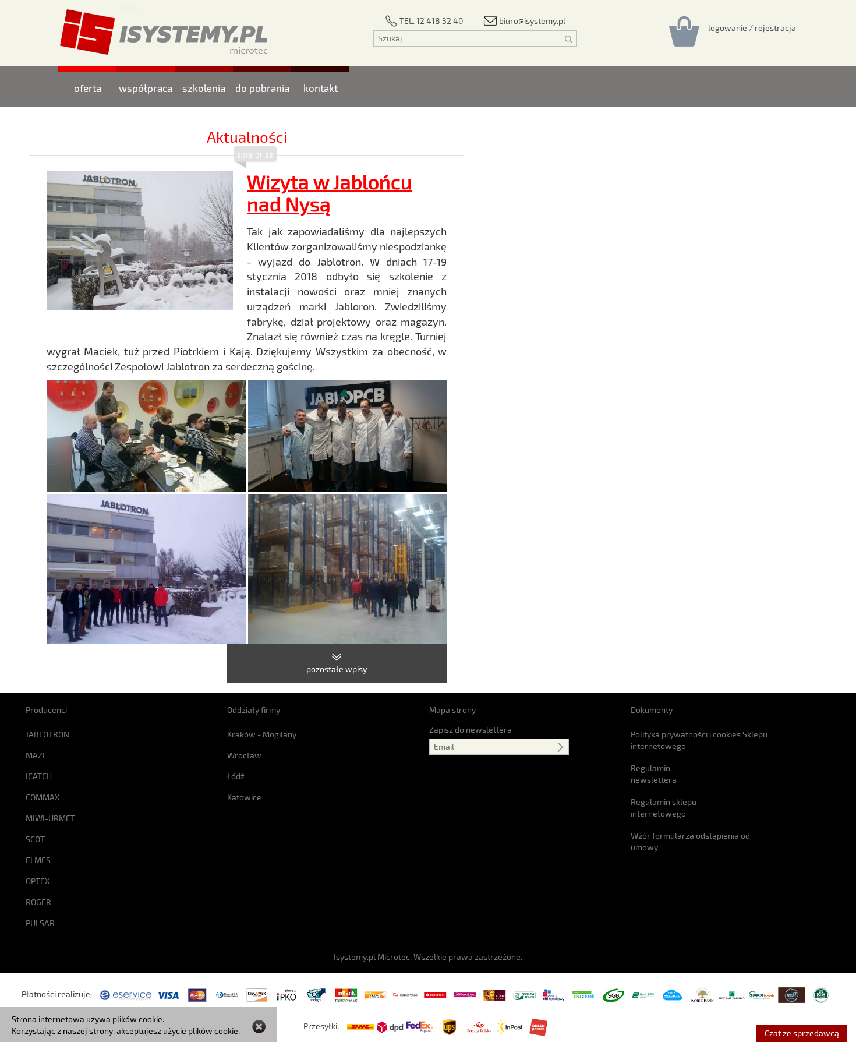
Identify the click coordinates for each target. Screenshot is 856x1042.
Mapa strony (452, 710)
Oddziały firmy (253, 710)
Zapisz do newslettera (470, 729)
